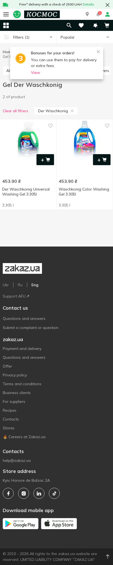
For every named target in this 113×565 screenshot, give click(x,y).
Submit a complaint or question (30, 327)
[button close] (107, 5)
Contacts (11, 419)
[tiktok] (54, 493)
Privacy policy (15, 375)
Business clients (17, 392)
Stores (9, 427)
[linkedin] (38, 493)
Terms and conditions (22, 383)
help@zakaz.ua (17, 460)
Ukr (6, 284)
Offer (7, 366)
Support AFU (14, 296)
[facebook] (8, 493)
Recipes (9, 410)
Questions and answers (24, 318)
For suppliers (14, 401)
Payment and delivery (22, 348)
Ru (20, 284)
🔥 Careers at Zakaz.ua (24, 436)
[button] (87, 14)
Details (88, 4)
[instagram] (23, 493)
